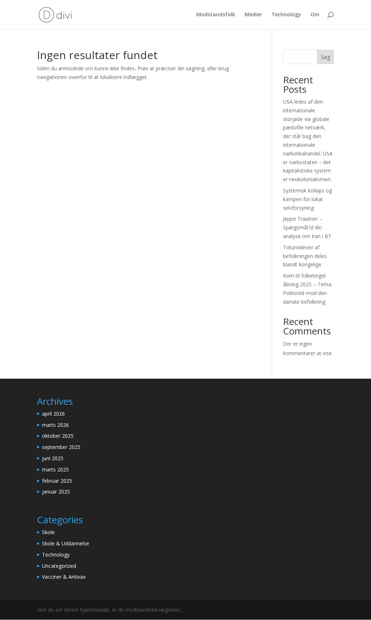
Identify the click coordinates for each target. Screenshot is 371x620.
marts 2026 (55, 424)
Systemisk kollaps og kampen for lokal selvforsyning (307, 199)
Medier (253, 15)
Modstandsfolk (215, 15)
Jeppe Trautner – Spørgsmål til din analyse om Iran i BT (307, 227)
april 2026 (53, 413)
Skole (48, 532)
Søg (325, 57)
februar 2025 (57, 480)
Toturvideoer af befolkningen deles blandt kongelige (305, 256)
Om (315, 15)
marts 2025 (55, 469)
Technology (286, 15)
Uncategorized (59, 565)
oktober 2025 (58, 435)
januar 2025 (56, 491)
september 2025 (61, 447)
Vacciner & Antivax (64, 576)
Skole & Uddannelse (65, 543)
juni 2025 (52, 458)
